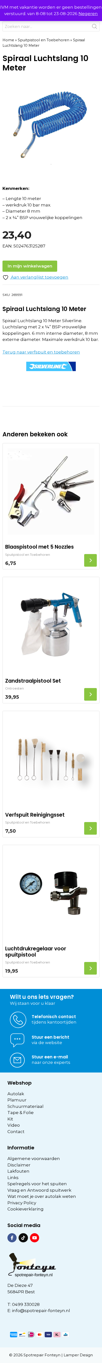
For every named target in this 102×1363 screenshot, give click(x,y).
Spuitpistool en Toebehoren (43, 40)
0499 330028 (26, 1304)
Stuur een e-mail (50, 1057)
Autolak (15, 1093)
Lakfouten (18, 1171)
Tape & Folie (20, 1112)
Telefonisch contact (54, 1017)
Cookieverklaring (25, 1209)
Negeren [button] (88, 13)
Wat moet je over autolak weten (41, 1196)
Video (13, 1125)
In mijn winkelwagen (29, 266)
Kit (10, 1119)
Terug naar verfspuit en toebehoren (41, 352)
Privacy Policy (21, 1202)
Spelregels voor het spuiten (37, 1183)
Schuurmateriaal (25, 1106)
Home (8, 40)
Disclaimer (18, 1164)
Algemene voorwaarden (33, 1158)
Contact (16, 1131)
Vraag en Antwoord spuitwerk (39, 1190)
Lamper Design (78, 1355)
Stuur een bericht (50, 1037)
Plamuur (16, 1099)
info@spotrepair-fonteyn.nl (41, 1310)
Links (13, 1177)
